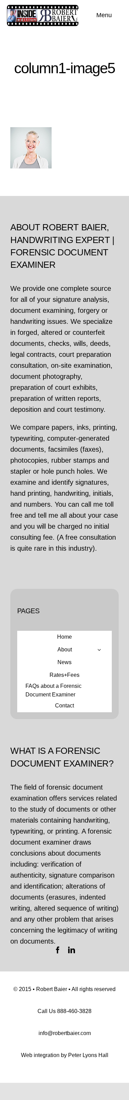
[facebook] (57, 950)
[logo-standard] (42, 8)
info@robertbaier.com (65, 1033)
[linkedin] (71, 950)
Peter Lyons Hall (88, 1055)
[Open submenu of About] (99, 650)
